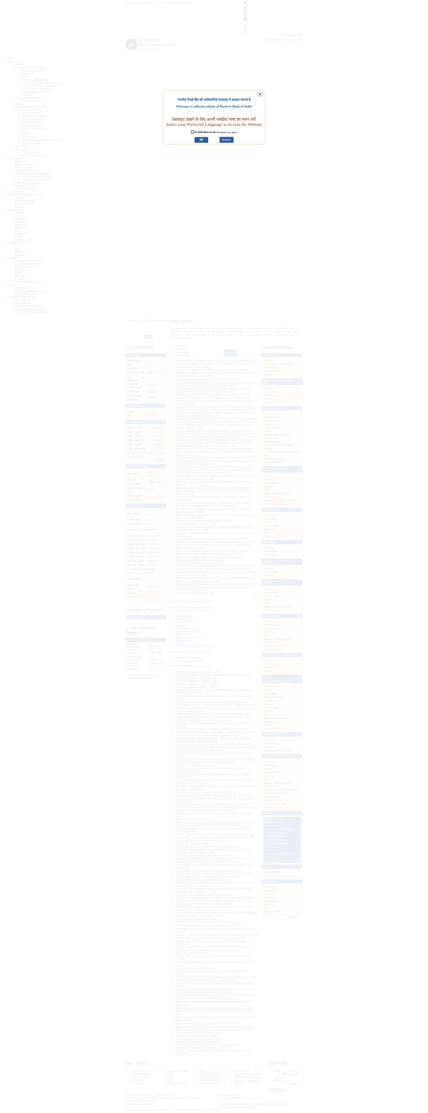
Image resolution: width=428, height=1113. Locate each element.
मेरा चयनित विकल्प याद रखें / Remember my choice (215, 132)
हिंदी (201, 139)
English (226, 139)
